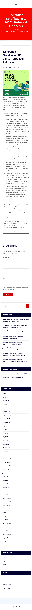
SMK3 (4, 565)
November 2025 (7, 415)
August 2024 (6, 469)
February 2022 (6, 527)
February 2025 (6, 447)
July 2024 (5, 473)
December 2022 (7, 523)
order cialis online (7, 381)
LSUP (4, 561)
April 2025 (5, 440)
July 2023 (5, 516)
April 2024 (5, 484)
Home (17, 29)
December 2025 (7, 411)
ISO (4, 48)
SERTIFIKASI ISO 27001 (22, 374)
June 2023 (5, 520)
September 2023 (7, 509)
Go (27, 306)
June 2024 (5, 476)
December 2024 (7, 455)
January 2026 (6, 408)
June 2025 (5, 433)
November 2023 (7, 502)
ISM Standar (7, 67)
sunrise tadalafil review (9, 374)
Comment (6, 257)
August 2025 (6, 426)
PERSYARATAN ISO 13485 (22, 377)
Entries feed (6, 581)
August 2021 (6, 538)
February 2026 (6, 404)
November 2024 (7, 458)
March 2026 (6, 401)
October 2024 (6, 462)
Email (5, 278)
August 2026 (6, 393)
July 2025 (5, 429)
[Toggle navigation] (16, 4)
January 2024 (6, 494)
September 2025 (7, 422)
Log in (4, 577)
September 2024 (7, 466)
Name (5, 271)
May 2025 (5, 437)
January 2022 (6, 530)
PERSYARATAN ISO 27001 (20, 381)
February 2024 (6, 491)
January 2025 (6, 451)
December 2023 (7, 498)
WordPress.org (6, 588)
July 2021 (5, 541)
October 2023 (6, 505)
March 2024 (6, 487)
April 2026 (5, 397)
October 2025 (6, 419)
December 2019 (7, 545)
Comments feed (7, 584)
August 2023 (6, 512)
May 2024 (5, 480)
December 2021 (7, 534)
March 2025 (6, 444)
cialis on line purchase (8, 377)
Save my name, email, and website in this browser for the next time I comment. (15, 288)
